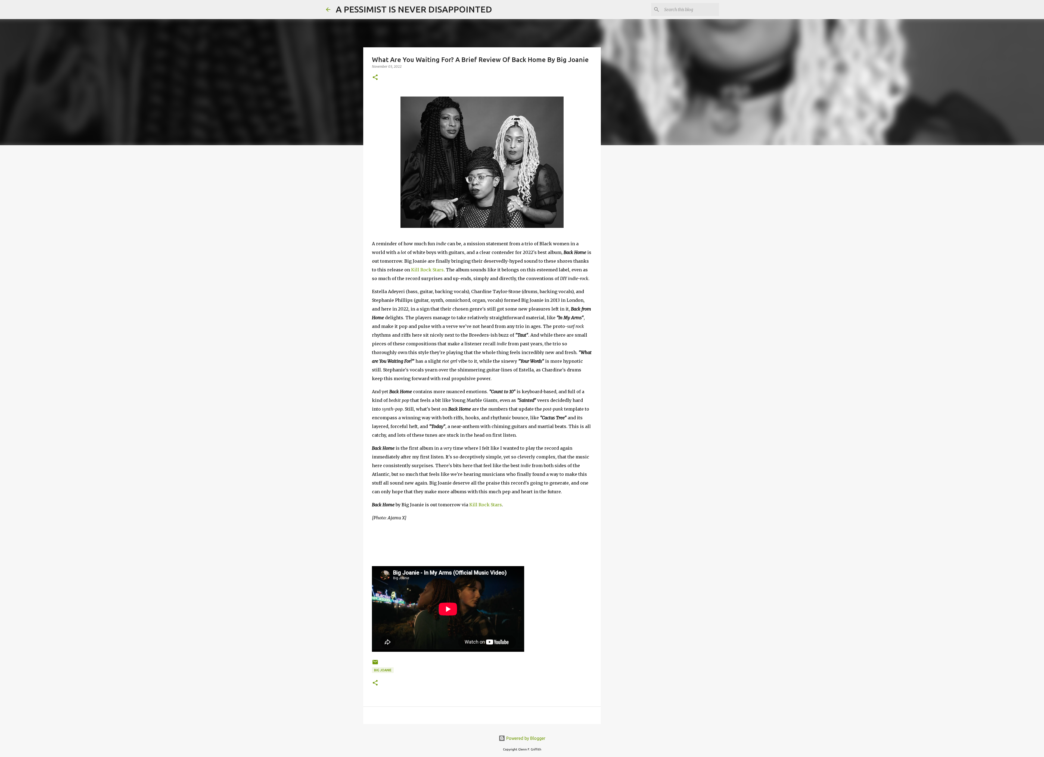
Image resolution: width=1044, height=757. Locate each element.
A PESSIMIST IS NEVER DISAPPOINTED (414, 9)
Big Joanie (382, 670)
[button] (375, 77)
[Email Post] (375, 664)
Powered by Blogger (525, 738)
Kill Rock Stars (427, 269)
